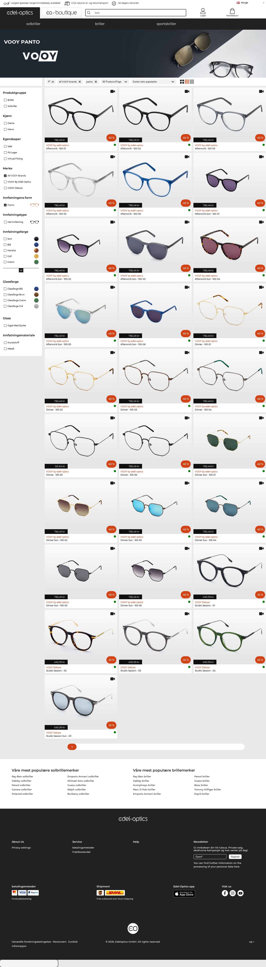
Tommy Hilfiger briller (207, 789)
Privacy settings (21, 847)
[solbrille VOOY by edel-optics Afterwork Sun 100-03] (155, 243)
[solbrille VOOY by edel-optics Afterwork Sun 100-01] (229, 178)
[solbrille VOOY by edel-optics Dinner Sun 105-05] (81, 570)
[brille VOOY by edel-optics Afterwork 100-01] (81, 113)
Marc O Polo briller (144, 789)
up (251, 941)
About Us (18, 841)
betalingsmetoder (83, 847)
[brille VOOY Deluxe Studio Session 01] (229, 570)
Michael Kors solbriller (80, 780)
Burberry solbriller (78, 793)
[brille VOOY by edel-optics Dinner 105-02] (81, 374)
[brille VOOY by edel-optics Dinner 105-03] (155, 374)
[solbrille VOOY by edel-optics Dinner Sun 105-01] (229, 439)
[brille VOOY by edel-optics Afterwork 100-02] (155, 113)
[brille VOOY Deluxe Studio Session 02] (81, 635)
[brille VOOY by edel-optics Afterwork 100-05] (81, 178)
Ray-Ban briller (142, 776)
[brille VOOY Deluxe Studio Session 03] (155, 635)
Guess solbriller (76, 785)
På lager (12, 152)
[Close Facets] (21, 82)
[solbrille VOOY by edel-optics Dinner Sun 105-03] (155, 504)
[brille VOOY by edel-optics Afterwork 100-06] (155, 178)
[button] (20, 12)
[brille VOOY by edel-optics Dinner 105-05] (81, 439)
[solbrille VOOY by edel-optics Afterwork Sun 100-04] (229, 243)
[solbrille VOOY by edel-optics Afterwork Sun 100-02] (81, 243)
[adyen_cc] (14, 893)
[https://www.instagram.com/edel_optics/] (233, 894)
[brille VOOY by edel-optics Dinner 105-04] (229, 374)
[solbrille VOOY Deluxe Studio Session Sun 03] (81, 700)
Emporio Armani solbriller (83, 776)
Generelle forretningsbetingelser (31, 941)
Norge (244, 2)
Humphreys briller (144, 785)
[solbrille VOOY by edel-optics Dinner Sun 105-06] (155, 570)
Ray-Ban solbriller (22, 776)
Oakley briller (141, 780)
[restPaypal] (33, 893)
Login (203, 15)
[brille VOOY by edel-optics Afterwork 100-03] (229, 113)
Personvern (59, 941)
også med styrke (17, 325)
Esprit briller (201, 793)
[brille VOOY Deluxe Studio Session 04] (229, 635)
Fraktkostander (81, 851)
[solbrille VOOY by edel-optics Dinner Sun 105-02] (81, 504)
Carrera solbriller (22, 789)
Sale (10, 146)
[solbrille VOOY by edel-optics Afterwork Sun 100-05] (81, 308)
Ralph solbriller (76, 789)
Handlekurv (232, 15)
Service (77, 841)
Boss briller (201, 785)
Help (136, 841)
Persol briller (202, 776)
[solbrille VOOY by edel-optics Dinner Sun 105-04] (229, 504)
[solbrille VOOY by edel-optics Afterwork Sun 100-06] (155, 308)
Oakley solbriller (21, 780)
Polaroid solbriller (22, 793)
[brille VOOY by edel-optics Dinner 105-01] (229, 308)
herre (11, 129)
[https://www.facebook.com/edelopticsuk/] (225, 894)
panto (11, 205)
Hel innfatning (15, 222)
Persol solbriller (21, 785)
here (236, 866)
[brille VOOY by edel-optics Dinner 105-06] (155, 439)
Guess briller (202, 780)
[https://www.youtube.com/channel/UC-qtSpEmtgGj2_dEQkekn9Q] (240, 894)
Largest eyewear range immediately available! (35, 3)
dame (11, 123)
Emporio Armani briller (147, 793)
